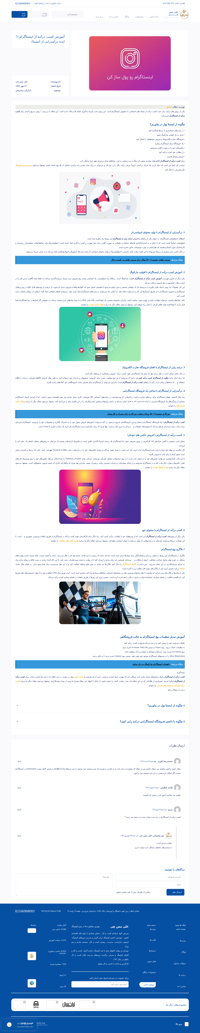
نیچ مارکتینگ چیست (160, 467)
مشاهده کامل (149, 985)
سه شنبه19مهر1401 (159, 809)
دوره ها (183, 941)
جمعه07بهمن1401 (152, 788)
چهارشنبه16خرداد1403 (148, 761)
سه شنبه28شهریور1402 (129, 836)
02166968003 (25, 911)
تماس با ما (113, 17)
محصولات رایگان (149, 972)
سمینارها (152, 951)
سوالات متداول (180, 963)
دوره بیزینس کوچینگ (23, 165)
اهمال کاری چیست (96, 305)
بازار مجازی (78, 677)
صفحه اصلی (181, 929)
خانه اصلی (154, 17)
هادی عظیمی (166, 787)
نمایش (169, 107)
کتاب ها (153, 940)
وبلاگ (126, 17)
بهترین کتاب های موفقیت (69, 541)
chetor (182, 569)
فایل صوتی (151, 961)
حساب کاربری (44, 14)
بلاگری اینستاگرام (129, 564)
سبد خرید (23, 14)
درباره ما (99, 17)
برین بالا (179, 1024)
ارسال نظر (177, 892)
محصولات (139, 17)
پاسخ (19, 761)
